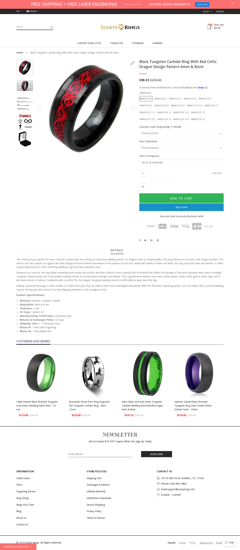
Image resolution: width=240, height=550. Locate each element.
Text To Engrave (149, 156)
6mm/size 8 (190, 98)
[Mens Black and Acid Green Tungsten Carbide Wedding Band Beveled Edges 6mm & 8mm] (146, 372)
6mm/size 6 (160, 98)
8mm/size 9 (146, 105)
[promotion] (232, 4)
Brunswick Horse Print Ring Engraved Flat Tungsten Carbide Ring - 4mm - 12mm (89, 405)
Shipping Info (94, 478)
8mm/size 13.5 (147, 119)
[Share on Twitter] (145, 240)
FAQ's (19, 484)
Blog (18, 511)
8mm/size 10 (177, 105)
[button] (142, 172)
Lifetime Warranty (96, 491)
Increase (142, 187)
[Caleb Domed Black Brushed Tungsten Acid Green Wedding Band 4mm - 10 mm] (41, 372)
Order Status (23, 478)
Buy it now (181, 207)
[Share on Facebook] (140, 240)
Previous (40, 108)
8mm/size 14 (164, 119)
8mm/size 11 (211, 105)
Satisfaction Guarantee (99, 498)
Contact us (22, 524)
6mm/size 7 (175, 98)
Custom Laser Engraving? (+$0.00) (160, 126)
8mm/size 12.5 (181, 112)
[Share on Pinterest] (158, 240)
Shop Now (202, 5)
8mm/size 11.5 (147, 112)
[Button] (62, 402)
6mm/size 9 (205, 98)
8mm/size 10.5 (194, 105)
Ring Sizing (22, 498)
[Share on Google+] (151, 240)
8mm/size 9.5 (161, 105)
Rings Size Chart (25, 504)
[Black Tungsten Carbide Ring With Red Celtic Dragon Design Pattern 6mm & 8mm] (25, 67)
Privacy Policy (94, 511)
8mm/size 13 (198, 112)
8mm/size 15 (198, 119)
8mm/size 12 (164, 112)
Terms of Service (96, 517)
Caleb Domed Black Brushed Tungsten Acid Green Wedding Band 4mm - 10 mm (37, 405)
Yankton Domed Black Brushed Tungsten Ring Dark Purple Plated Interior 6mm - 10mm (192, 405)
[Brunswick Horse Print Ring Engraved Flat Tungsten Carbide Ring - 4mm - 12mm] (93, 372)
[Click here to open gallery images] (133, 63)
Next (133, 108)
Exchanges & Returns (98, 484)
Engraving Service (25, 491)
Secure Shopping (96, 504)
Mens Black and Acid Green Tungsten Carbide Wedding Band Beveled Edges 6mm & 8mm (142, 405)
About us (21, 517)
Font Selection (148, 141)
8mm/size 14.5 (181, 119)
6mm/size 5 (146, 98)
